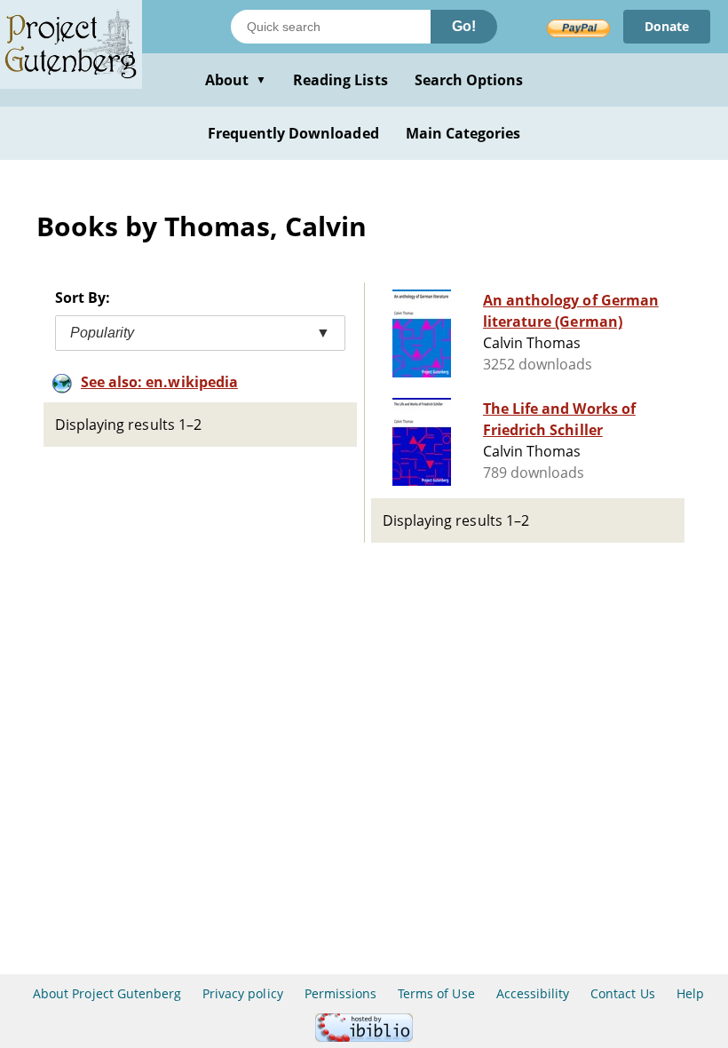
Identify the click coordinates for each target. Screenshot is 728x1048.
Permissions (340, 993)
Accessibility (533, 993)
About (235, 80)
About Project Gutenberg (107, 993)
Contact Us (622, 993)
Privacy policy (242, 993)
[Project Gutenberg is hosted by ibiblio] (364, 1036)
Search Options (469, 80)
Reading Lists (340, 80)
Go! (464, 26)
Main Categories (463, 133)
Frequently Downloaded (293, 133)
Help (690, 993)
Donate (667, 26)
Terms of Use (436, 993)
